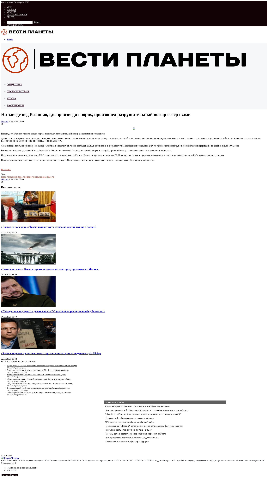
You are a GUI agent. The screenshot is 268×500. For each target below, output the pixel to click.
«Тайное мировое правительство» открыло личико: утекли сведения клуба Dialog (51, 353)
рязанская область (45, 177)
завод (3, 177)
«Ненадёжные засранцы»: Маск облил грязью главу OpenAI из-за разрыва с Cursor (39, 379)
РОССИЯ (11, 9)
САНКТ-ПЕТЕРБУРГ (17, 14)
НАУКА (11, 98)
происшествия (30, 177)
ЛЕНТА (10, 17)
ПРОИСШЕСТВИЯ (18, 91)
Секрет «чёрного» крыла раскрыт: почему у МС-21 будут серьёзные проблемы (38, 370)
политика (17, 177)
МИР (9, 7)
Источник (6, 169)
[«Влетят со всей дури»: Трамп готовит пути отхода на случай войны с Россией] (28, 221)
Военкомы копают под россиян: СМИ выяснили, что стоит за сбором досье (36, 374)
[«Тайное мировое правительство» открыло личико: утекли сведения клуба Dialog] (28, 348)
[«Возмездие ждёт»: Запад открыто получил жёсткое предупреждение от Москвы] (28, 264)
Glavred (4, 121)
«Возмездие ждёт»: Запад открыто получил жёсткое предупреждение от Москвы (50, 269)
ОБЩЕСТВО (14, 84)
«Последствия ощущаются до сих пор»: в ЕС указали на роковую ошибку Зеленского (53, 311)
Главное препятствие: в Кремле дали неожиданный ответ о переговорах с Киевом (39, 392)
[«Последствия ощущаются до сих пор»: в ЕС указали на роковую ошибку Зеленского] (28, 306)
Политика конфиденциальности (22, 468)
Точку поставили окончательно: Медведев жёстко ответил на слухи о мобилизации (39, 383)
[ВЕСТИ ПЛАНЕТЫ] (27, 34)
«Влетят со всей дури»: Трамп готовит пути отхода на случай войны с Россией (48, 226)
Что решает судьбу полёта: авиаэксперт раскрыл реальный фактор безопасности (38, 388)
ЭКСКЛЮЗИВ (15, 105)
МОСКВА (11, 12)
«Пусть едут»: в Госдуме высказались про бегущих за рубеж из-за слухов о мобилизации (42, 366)
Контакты (11, 470)
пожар (10, 177)
